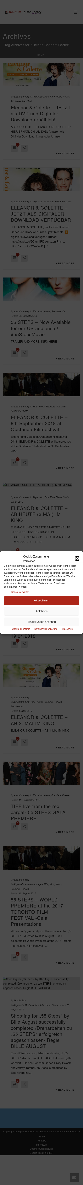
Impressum (67, 628)
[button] (77, 558)
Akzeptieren (41, 600)
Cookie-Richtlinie (21, 628)
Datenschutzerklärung (46, 628)
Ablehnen (41, 611)
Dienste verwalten (19, 592)
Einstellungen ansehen (41, 621)
